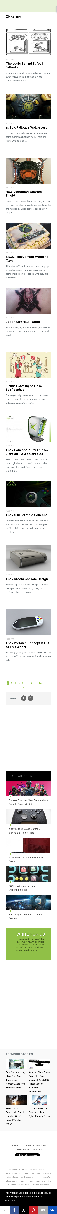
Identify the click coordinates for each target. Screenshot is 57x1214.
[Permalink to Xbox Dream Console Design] (28, 570)
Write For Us (30, 934)
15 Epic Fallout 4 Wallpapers (26, 127)
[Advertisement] (28, 738)
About (15, 1145)
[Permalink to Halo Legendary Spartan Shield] (28, 182)
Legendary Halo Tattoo (23, 322)
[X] (24, 1210)
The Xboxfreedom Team (34, 1145)
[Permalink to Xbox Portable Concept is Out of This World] (28, 634)
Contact (37, 1149)
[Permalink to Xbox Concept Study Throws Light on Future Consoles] (28, 441)
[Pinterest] (33, 1210)
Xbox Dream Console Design (27, 579)
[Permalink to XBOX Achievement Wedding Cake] (28, 247)
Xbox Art (10, 59)
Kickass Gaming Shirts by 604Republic (24, 388)
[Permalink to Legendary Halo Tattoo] (28, 312)
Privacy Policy (22, 1149)
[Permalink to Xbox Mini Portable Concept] (28, 506)
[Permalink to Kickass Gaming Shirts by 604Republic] (28, 376)
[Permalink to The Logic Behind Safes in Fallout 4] (28, 54)
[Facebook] (14, 1210)
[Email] (43, 1210)
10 (31, 683)
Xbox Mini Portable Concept (26, 515)
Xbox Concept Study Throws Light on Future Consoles (27, 452)
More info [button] (10, 1200)
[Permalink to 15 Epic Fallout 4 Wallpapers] (28, 118)
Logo (5, 6)
